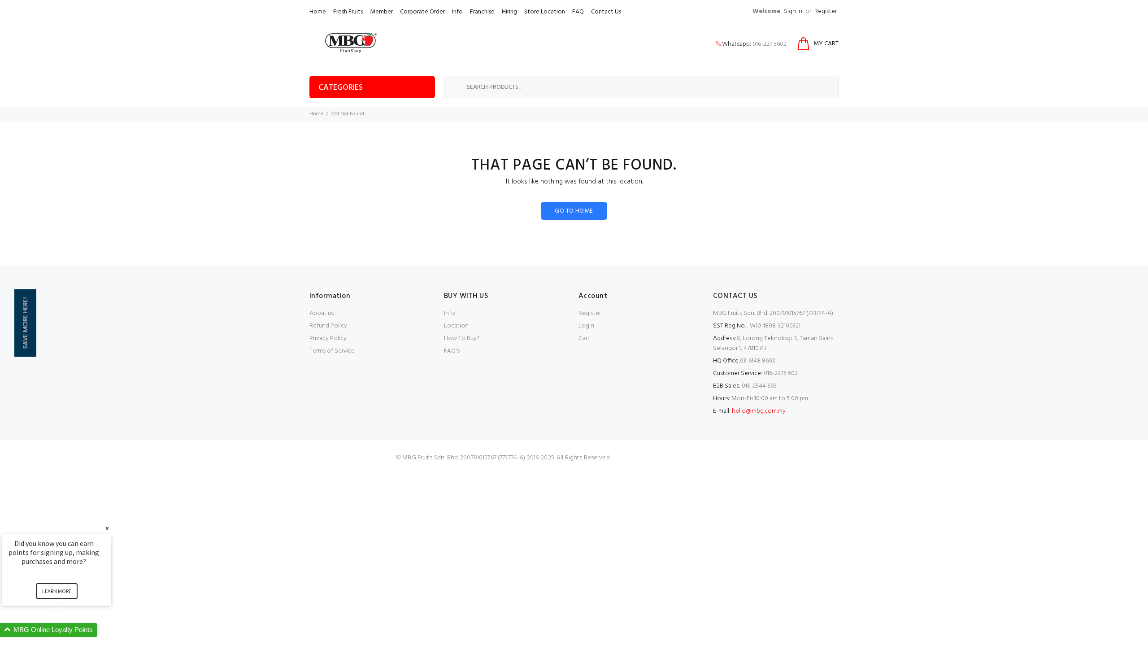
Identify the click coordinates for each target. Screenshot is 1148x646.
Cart (584, 338)
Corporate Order (422, 12)
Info (457, 12)
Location (456, 326)
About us (321, 313)
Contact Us (606, 12)
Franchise (482, 12)
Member (381, 12)
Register (825, 11)
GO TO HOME (574, 211)
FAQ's (452, 351)
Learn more (56, 591)
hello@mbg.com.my (759, 411)
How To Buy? (462, 338)
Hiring (509, 12)
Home (317, 12)
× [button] (107, 528)
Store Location (544, 12)
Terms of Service (332, 351)
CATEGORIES (340, 87)
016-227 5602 (769, 44)
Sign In (793, 11)
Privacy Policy (328, 338)
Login (586, 326)
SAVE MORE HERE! (25, 323)
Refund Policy (328, 326)
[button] (67, 630)
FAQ (578, 12)
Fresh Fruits (348, 12)
